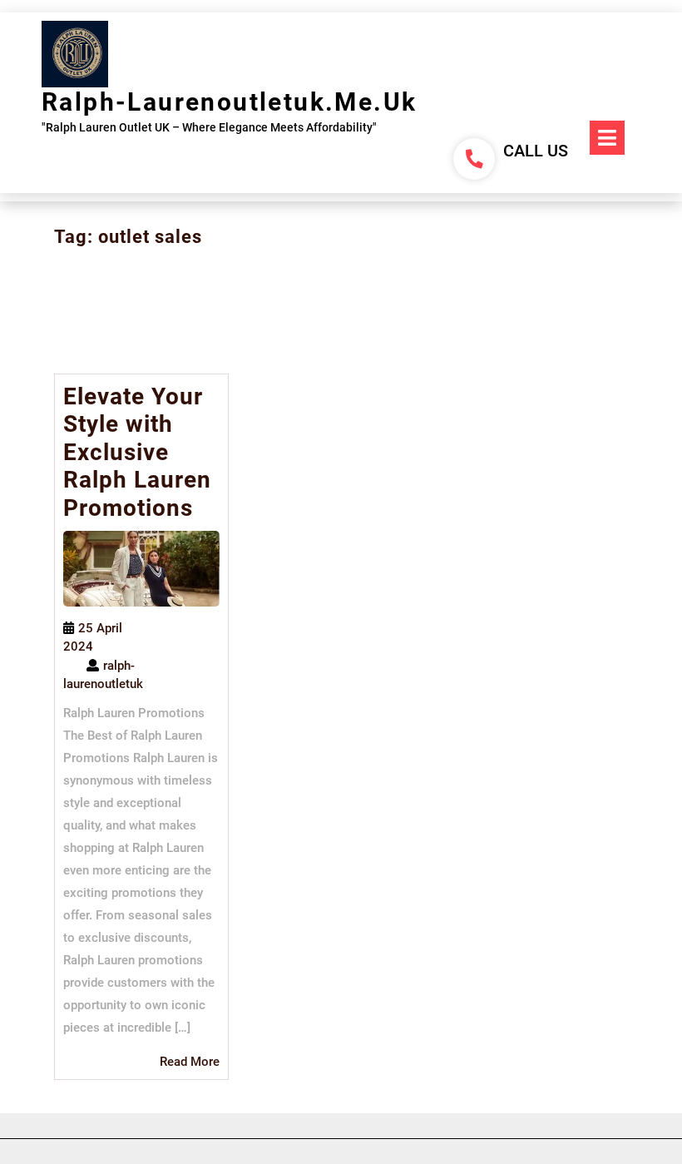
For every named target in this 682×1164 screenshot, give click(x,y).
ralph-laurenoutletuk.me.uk (229, 101)
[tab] (607, 138)
